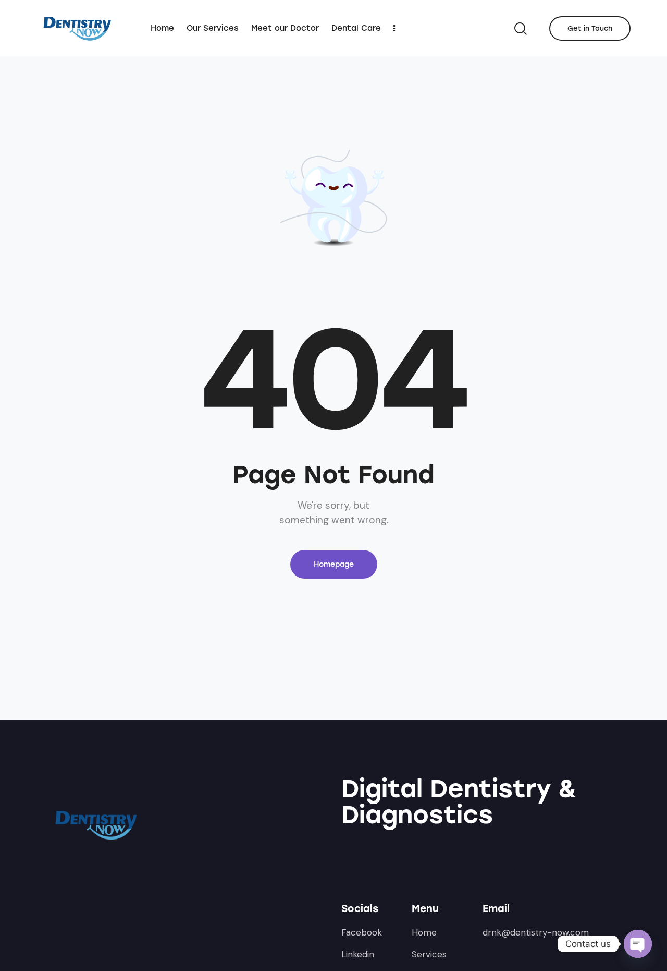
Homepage (334, 564)
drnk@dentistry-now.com (536, 932)
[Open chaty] (638, 944)
